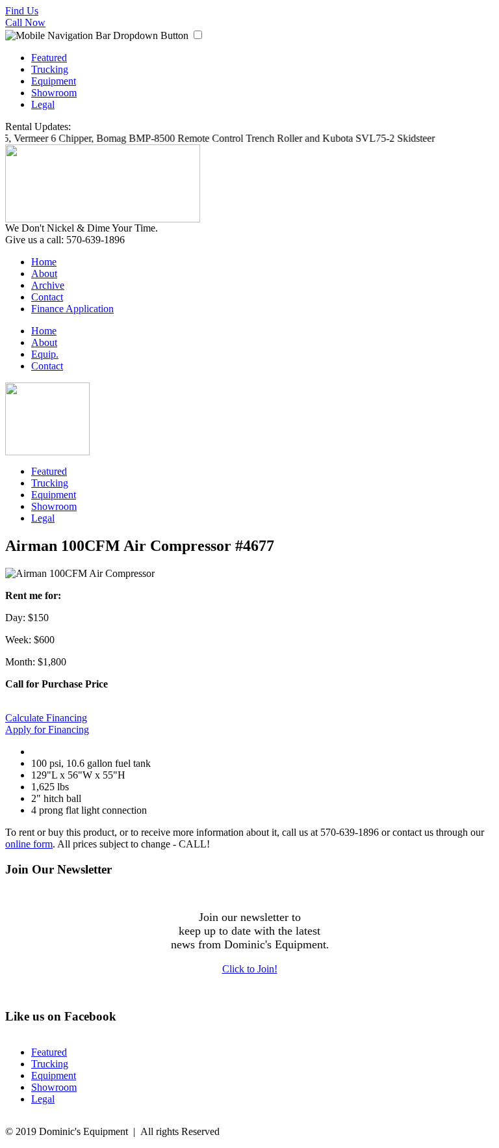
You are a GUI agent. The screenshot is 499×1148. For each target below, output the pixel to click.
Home (44, 261)
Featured (49, 57)
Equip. (44, 354)
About (44, 273)
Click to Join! (249, 968)
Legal (43, 104)
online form (29, 843)
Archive (47, 285)
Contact (47, 296)
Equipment (53, 81)
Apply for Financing (47, 729)
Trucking (49, 69)
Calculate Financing (46, 717)
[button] (198, 35)
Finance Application (72, 308)
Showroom (54, 92)
